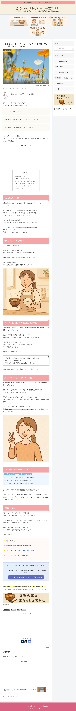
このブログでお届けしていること (25, 186)
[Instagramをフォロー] (29, 641)
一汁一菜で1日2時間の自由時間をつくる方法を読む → (26, 577)
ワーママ (24, 609)
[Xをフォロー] (25, 641)
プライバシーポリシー (37, 706)
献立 (19, 609)
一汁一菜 (14, 609)
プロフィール (7, 609)
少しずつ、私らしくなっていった (25, 183)
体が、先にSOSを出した (22, 178)
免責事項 (46, 706)
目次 (24, 173)
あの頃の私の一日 (20, 176)
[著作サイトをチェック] (22, 641)
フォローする (58, 111)
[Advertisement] (26, 157)
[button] (73, 49)
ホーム (29, 706)
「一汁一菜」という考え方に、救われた (26, 181)
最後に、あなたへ (20, 188)
